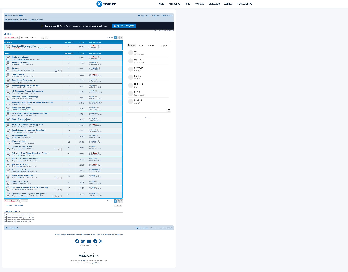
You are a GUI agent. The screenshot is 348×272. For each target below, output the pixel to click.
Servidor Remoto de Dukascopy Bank (27, 125)
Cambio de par (18, 74)
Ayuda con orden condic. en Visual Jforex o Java (32, 102)
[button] (121, 37)
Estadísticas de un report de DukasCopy (28, 130)
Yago (15, 183)
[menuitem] (21, 15)
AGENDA (228, 3)
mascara (17, 121)
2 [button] (118, 37)
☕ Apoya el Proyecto (124, 25)
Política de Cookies (73, 234)
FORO (187, 3)
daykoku (94, 119)
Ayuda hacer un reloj (20, 63)
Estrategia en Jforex (20, 182)
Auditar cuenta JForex (21, 170)
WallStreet (17, 104)
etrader (16, 64)
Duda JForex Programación (23, 80)
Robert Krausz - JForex (21, 119)
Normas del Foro (60, 234)
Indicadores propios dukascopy (25, 97)
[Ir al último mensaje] (99, 46)
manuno (16, 109)
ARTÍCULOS (174, 3)
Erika (16, 87)
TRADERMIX (95, 102)
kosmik (19, 132)
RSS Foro (119, 234)
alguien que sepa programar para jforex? (29, 194)
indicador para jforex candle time (25, 86)
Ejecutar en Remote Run (22, 147)
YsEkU (16, 137)
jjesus (93, 80)
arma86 (19, 115)
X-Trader (17, 48)
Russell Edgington (23, 196)
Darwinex (15, 68)
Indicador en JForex (20, 164)
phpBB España (97, 263)
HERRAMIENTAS (244, 3)
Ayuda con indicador (20, 57)
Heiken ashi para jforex (21, 108)
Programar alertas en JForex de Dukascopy (30, 187)
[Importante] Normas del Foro (24, 46)
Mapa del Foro (110, 234)
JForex (8, 33)
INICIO (161, 3)
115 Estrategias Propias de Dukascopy (28, 91)
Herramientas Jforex (20, 136)
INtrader (19, 166)
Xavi (18, 82)
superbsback (18, 172)
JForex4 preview (18, 141)
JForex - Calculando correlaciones (26, 159)
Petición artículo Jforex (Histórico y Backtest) (30, 153)
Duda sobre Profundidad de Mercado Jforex (30, 113)
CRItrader (94, 68)
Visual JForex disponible (22, 175)
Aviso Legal (100, 234)
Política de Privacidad (88, 234)
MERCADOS (214, 3)
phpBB (83, 260)
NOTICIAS (199, 3)
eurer (19, 70)
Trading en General (44, 48)
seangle (16, 76)
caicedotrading (22, 59)
